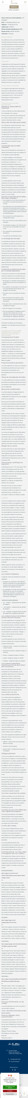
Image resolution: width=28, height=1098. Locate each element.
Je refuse (10, 1091)
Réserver (14, 7)
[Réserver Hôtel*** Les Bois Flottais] (25, 2)
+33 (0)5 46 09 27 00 (15, 1059)
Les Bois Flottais (15, 1052)
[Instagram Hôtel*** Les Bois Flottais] (15, 1070)
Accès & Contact (15, 1061)
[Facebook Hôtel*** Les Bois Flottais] (13, 1070)
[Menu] (3, 2)
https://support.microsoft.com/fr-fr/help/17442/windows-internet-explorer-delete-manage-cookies (13, 875)
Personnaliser (10, 1094)
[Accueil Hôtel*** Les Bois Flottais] (14, 2)
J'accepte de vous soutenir (10, 1087)
